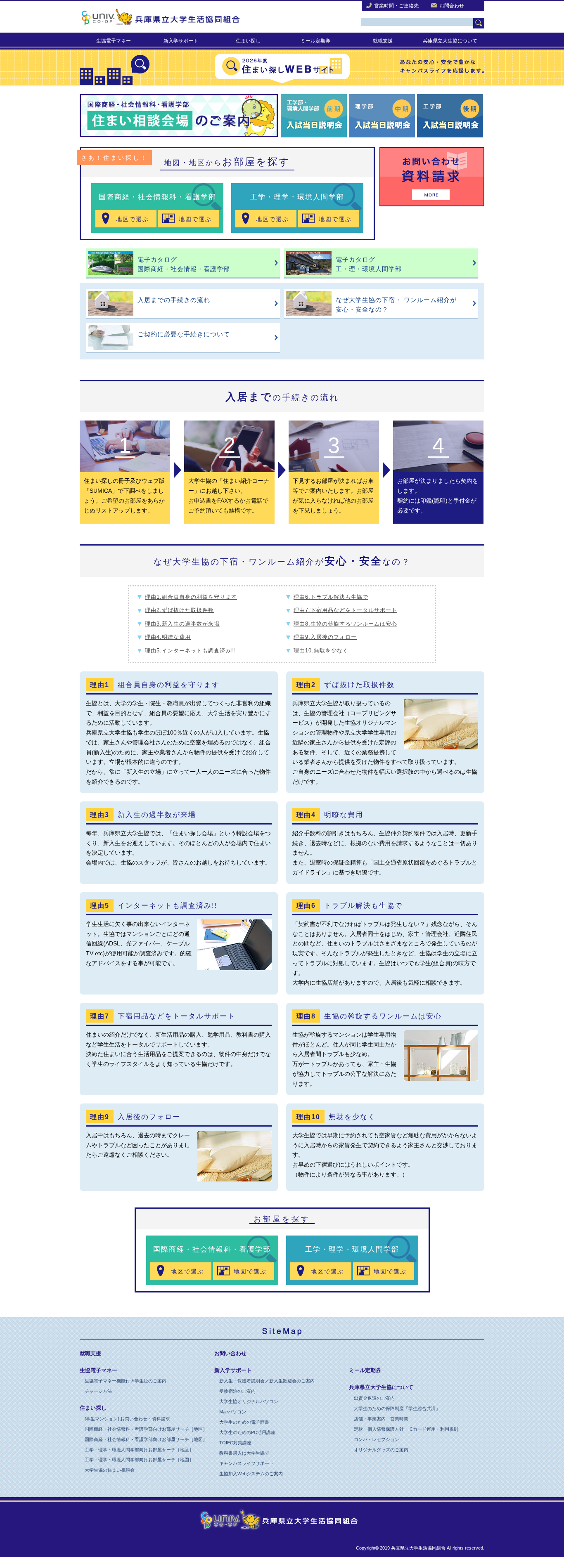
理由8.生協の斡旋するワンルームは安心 (345, 624)
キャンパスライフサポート (246, 1463)
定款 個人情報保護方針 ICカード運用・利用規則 (406, 1429)
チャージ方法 (98, 1391)
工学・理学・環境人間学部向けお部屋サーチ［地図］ (139, 1459)
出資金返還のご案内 (374, 1398)
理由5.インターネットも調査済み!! (190, 650)
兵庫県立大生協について (450, 41)
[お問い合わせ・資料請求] (431, 181)
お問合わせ (451, 6)
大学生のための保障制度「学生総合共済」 (397, 1408)
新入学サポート (181, 41)
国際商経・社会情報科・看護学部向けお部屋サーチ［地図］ (146, 1439)
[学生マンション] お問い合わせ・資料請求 (127, 1418)
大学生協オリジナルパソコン (248, 1401)
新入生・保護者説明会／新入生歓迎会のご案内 (267, 1380)
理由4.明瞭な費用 (168, 637)
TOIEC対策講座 (235, 1442)
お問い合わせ (230, 1353)
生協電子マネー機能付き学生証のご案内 (125, 1380)
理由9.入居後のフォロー (325, 637)
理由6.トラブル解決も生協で (331, 597)
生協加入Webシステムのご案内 (251, 1473)
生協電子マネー (113, 41)
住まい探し (248, 41)
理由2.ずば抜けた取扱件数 (179, 610)
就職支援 (383, 41)
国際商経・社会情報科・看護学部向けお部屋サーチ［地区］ (146, 1429)
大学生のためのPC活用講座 (247, 1432)
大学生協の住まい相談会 (110, 1469)
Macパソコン (232, 1411)
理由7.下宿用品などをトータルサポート (345, 610)
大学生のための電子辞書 (244, 1422)
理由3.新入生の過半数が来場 (182, 624)
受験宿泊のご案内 (237, 1391)
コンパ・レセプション (376, 1439)
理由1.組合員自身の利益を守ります (191, 597)
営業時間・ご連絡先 (396, 6)
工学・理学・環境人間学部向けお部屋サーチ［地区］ (139, 1449)
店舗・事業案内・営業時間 (381, 1418)
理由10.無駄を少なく (321, 650)
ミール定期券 (315, 41)
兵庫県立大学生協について (381, 1387)
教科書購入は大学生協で (244, 1453)
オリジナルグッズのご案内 (381, 1449)
